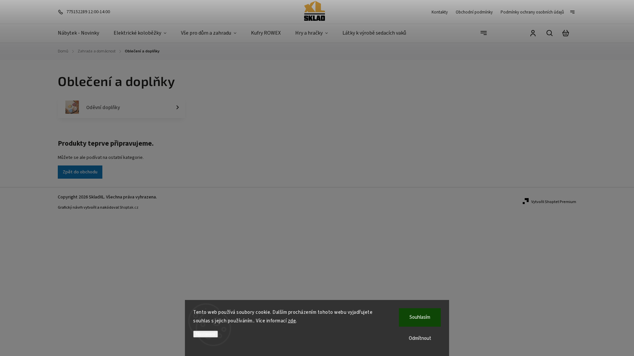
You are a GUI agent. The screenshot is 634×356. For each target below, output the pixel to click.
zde (292, 320)
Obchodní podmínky (474, 12)
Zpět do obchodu (80, 172)
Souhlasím (419, 317)
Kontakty (440, 12)
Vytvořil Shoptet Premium (553, 202)
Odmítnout (420, 338)
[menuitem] (82, 33)
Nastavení (205, 334)
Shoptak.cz (129, 207)
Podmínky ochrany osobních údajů (532, 12)
